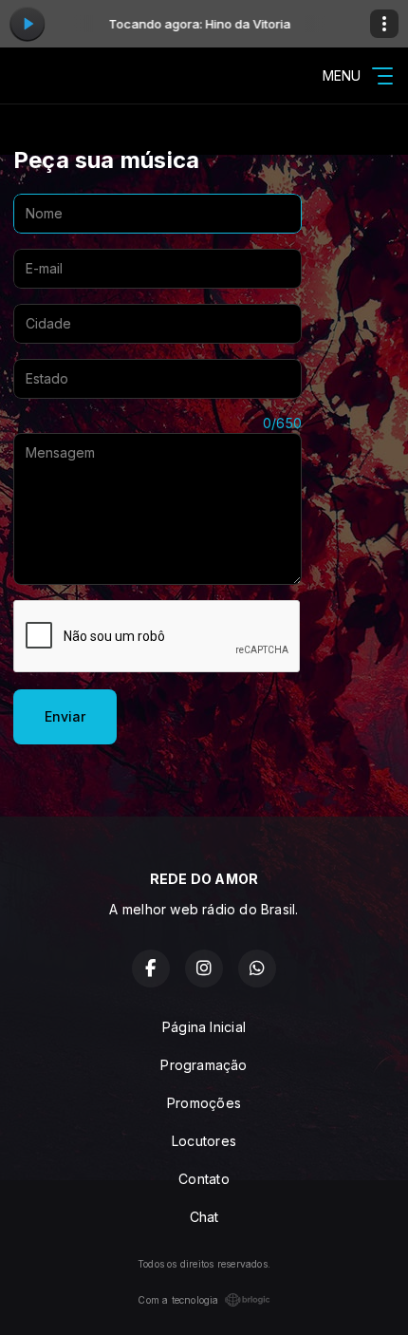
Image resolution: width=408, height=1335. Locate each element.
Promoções (204, 1103)
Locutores (204, 1141)
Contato (203, 1179)
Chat (204, 1217)
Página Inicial (204, 1027)
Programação (203, 1065)
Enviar (65, 716)
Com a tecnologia (178, 1300)
